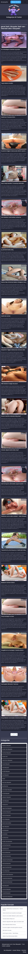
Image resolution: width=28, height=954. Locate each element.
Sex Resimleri (5, 837)
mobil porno (5, 804)
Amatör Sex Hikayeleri (7, 749)
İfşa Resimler (5, 786)
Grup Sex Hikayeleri (6, 782)
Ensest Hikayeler (6, 764)
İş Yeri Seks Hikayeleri (7, 789)
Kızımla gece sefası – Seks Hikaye (10, 933)
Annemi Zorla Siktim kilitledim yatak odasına (13, 915)
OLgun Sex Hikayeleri (7, 808)
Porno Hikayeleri (6, 819)
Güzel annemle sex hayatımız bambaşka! (12, 913)
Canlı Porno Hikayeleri (7, 760)
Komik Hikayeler (5, 793)
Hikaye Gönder (16, 2)
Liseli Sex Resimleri (6, 863)
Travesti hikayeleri (6, 893)
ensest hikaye (16, 950)
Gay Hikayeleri (5, 775)
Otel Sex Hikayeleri (6, 815)
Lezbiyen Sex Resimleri (7, 859)
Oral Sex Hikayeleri (6, 812)
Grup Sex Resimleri (6, 856)
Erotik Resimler (5, 848)
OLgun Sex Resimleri (6, 867)
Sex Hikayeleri (5, 830)
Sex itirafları (4, 834)
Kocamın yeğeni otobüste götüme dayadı (12, 927)
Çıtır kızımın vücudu (7, 930)
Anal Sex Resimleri (6, 845)
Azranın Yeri (5, 756)
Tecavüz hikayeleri (6, 889)
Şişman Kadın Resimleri (7, 874)
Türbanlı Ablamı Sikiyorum (9, 918)
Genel (3, 778)
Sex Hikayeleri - (8, 950)
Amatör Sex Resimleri (7, 841)
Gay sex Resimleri (6, 852)
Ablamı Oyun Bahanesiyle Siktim (10, 936)
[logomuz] (14, 10)
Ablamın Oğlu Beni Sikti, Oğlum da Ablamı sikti (13, 921)
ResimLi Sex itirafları (6, 823)
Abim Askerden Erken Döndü (9, 924)
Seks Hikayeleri (5, 826)
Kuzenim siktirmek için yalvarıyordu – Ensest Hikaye (13, 909)
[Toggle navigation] (25, 2)
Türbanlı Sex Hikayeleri (7, 896)
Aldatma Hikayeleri (6, 745)
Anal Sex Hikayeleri (6, 753)
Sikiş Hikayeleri (5, 885)
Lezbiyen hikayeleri (6, 797)
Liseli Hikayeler (5, 800)
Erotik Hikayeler (5, 767)
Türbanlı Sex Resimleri (7, 882)
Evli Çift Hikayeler (6, 771)
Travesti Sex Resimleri (7, 878)
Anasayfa (4, 2)
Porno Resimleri (5, 871)
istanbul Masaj (24, 951)
